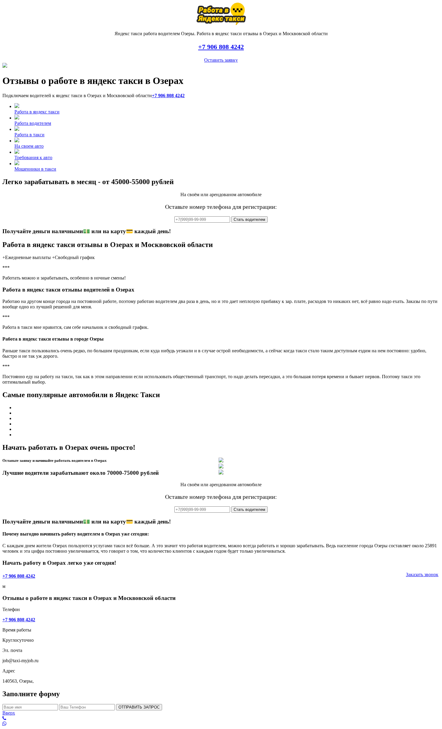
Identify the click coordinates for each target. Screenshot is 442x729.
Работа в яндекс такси (37, 111)
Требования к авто (33, 157)
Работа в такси (29, 134)
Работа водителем (32, 123)
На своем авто (29, 146)
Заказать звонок (422, 574)
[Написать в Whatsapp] (221, 724)
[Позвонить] (221, 718)
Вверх (8, 712)
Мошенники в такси (35, 168)
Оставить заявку (221, 60)
